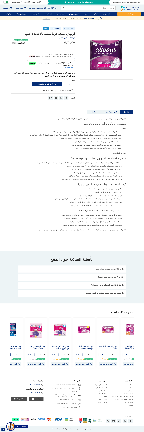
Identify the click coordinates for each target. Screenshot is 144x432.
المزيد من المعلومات (110, 112)
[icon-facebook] (130, 421)
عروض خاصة (103, 399)
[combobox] (88, 8)
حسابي (131, 385)
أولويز (45, 28)
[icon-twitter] (125, 421)
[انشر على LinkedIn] (56, 98)
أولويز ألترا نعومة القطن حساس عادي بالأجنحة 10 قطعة (133, 347)
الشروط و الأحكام (101, 387)
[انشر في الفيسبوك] (66, 98)
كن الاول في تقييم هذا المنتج (67, 38)
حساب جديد (32, 8)
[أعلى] (3, 429)
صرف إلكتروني (102, 390)
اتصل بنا (104, 396)
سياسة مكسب (102, 402)
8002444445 (35, 385)
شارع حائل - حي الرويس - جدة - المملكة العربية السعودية (63, 390)
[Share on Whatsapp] (50, 98)
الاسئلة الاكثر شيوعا (101, 385)
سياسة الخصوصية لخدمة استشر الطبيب (121, 396)
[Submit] (63, 7)
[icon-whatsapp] (108, 421)
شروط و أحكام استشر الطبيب (124, 399)
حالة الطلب (129, 387)
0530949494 (35, 393)
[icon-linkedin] (119, 421)
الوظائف (25, 2)
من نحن (130, 390)
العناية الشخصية (68, 28)
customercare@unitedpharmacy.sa (125, 2)
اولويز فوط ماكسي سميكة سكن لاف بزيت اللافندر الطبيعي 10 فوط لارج (60, 347)
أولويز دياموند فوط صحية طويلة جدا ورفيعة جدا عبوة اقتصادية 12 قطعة (12, 347)
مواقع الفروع (16, 2)
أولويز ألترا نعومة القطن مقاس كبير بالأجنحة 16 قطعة (85, 347)
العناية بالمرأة (56, 28)
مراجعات (93, 112)
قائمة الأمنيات (19, 8)
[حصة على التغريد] (61, 98)
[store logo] (130, 8)
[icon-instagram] (113, 421)
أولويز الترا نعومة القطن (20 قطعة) (108, 347)
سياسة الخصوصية (128, 393)
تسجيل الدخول (39, 8)
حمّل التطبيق (35, 2)
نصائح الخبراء (129, 402)
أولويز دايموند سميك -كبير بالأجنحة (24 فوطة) (37, 347)
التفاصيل (126, 112)
